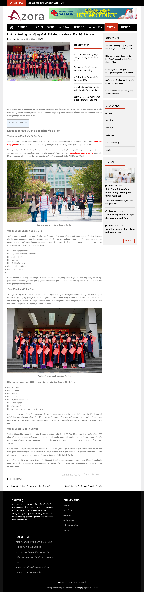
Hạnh (40, 39)
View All (129, 241)
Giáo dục (109, 128)
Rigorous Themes (91, 588)
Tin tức (111, 27)
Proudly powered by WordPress (59, 588)
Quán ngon (95, 27)
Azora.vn (15, 504)
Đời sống (109, 120)
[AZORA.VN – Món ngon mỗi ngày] (11, 27)
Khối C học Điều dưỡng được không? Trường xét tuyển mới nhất (86, 57)
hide (25, 123)
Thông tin (126, 27)
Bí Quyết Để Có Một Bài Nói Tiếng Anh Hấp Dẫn (83, 486)
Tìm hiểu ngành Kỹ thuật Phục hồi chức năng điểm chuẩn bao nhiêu (34, 544)
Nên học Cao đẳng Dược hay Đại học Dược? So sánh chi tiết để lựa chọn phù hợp (118, 59)
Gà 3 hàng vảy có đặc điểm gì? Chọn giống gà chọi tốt (28, 486)
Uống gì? (79, 27)
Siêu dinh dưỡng (44, 27)
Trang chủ (24, 27)
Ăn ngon (64, 27)
